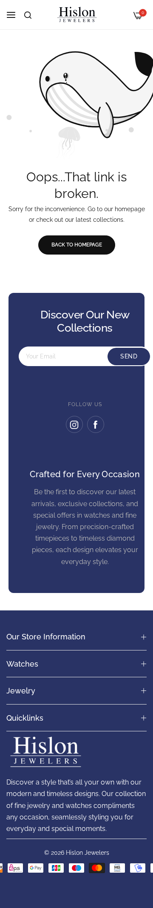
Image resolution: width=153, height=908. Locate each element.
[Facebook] (95, 424)
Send (128, 356)
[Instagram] (74, 424)
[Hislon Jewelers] (76, 14)
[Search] (27, 15)
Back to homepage (76, 245)
